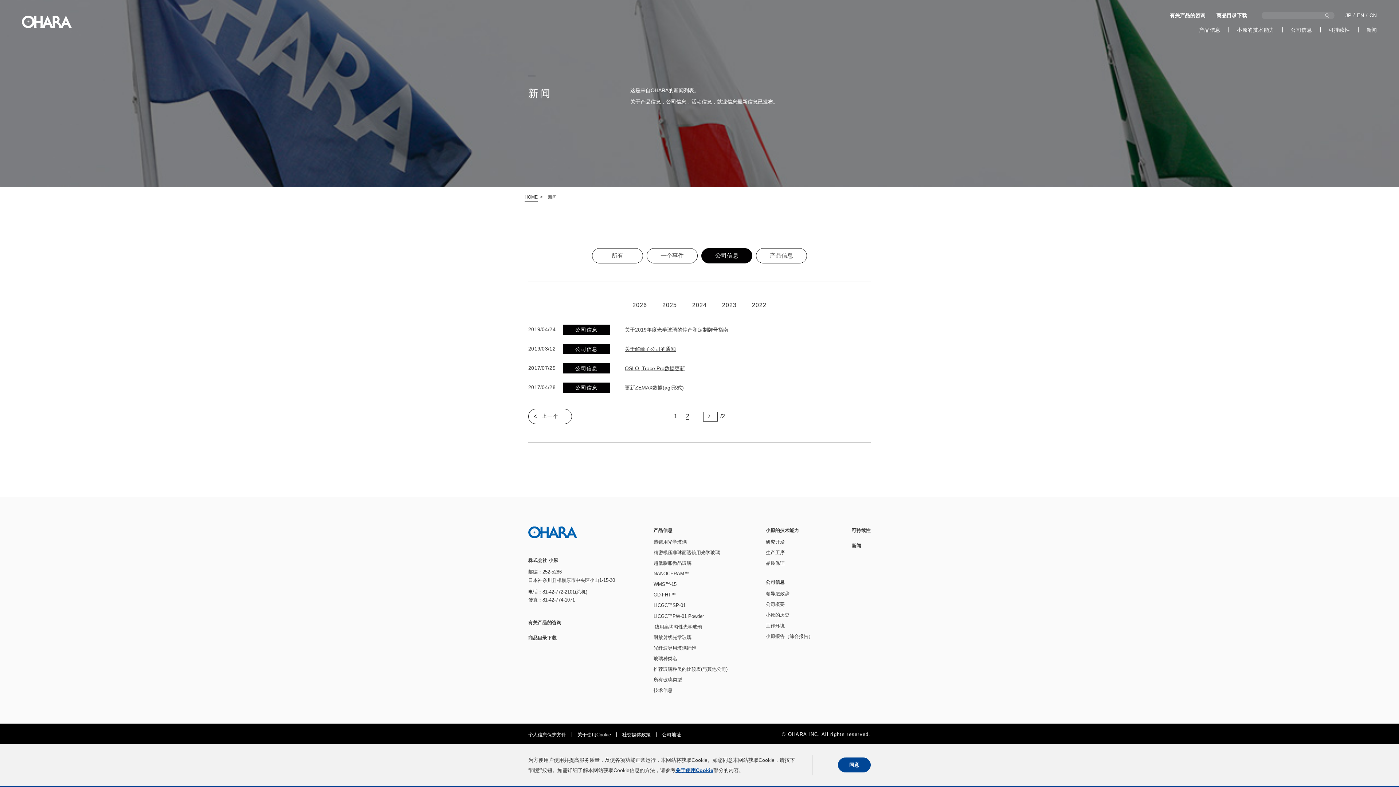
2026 (639, 305)
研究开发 (775, 542)
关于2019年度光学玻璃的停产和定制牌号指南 (676, 330)
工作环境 (775, 626)
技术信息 (663, 690)
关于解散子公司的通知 (650, 349)
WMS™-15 (665, 584)
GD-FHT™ (665, 595)
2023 (729, 305)
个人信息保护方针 (547, 734)
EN (1360, 15)
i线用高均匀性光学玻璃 (678, 627)
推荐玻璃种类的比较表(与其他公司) (691, 669)
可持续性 (1339, 29)
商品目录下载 (1231, 15)
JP (1348, 15)
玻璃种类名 (665, 658)
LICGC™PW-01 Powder (679, 616)
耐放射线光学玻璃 (672, 637)
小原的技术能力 (1255, 29)
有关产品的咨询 (1188, 15)
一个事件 (672, 255)
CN (1373, 15)
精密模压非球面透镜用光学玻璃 (687, 552)
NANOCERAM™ (671, 573)
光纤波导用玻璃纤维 (675, 648)
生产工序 (775, 552)
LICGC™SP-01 (670, 605)
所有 (617, 255)
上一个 (550, 416)
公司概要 (775, 604)
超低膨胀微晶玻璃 (672, 563)
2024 (699, 305)
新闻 (1372, 29)
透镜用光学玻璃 (670, 542)
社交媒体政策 (636, 734)
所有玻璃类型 (668, 679)
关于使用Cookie (594, 734)
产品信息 (1209, 29)
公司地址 (671, 734)
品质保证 (775, 563)
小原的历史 (777, 615)
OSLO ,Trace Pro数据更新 (655, 368)
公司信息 (1301, 29)
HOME (531, 197)
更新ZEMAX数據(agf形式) (654, 388)
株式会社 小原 (47, 22)
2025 (669, 305)
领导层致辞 (777, 593)
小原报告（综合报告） (789, 636)
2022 (759, 305)
